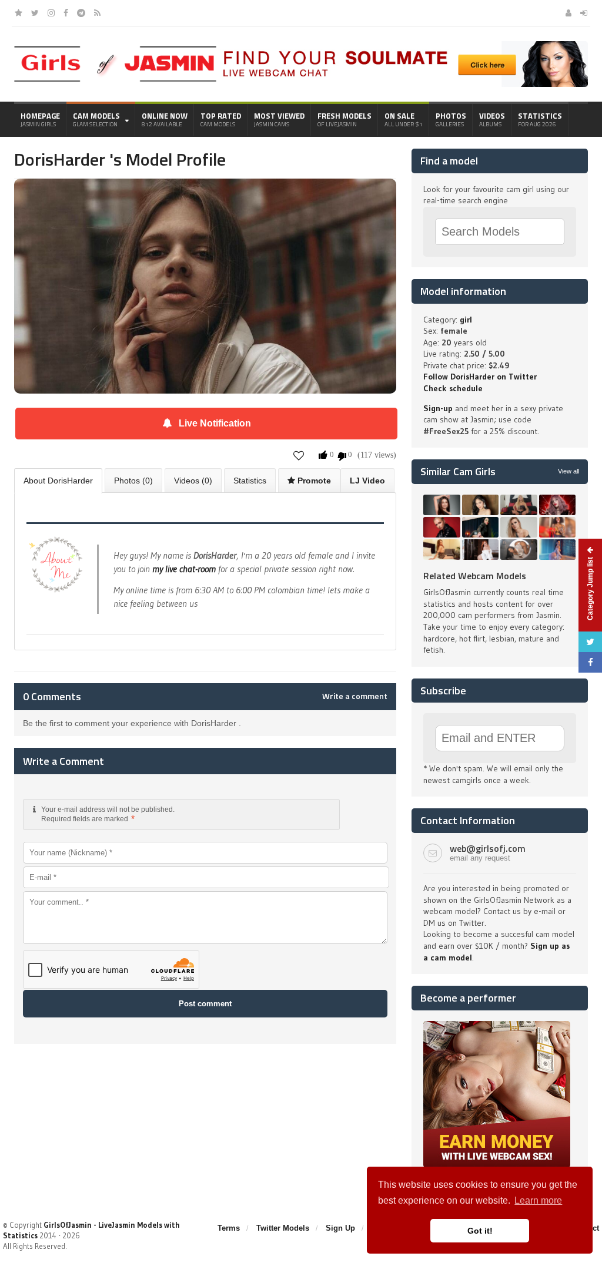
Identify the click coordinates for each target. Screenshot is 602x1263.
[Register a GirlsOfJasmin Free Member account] (568, 13)
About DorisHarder (58, 480)
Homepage (40, 119)
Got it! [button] (480, 1230)
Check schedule (453, 388)
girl (466, 319)
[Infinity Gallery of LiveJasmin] (18, 13)
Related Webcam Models (474, 576)
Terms (229, 1228)
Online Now (165, 119)
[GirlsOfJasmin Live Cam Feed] (97, 13)
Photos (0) (133, 480)
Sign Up (340, 1228)
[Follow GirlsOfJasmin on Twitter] (35, 13)
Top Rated (220, 119)
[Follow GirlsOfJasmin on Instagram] (51, 13)
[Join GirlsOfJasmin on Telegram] (81, 13)
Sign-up (438, 408)
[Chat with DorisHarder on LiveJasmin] (205, 195)
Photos (451, 119)
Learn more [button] (538, 1200)
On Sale (403, 119)
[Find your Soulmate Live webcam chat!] (402, 45)
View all (568, 471)
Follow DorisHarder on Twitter (480, 376)
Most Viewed (279, 119)
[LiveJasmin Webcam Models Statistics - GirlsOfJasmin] (115, 50)
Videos (492, 119)
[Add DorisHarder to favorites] (299, 455)
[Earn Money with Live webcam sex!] (496, 1025)
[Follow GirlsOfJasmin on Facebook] (65, 13)
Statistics (540, 119)
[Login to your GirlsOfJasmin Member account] (583, 13)
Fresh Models (344, 119)
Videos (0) (193, 480)
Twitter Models (282, 1228)
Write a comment (354, 696)
